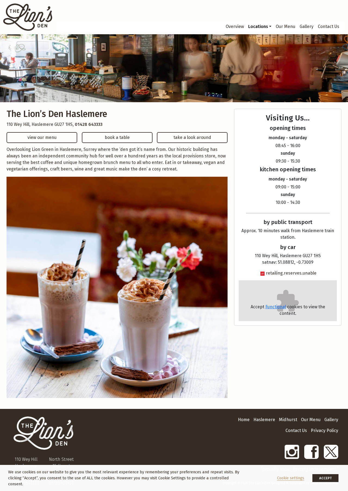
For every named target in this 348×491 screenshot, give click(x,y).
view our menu (42, 137)
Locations (258, 26)
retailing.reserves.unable (291, 273)
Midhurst (288, 419)
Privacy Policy (324, 430)
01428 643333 (88, 124)
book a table (117, 137)
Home (244, 419)
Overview (235, 26)
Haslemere (264, 419)
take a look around (192, 137)
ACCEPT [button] (325, 478)
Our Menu (285, 26)
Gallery (306, 26)
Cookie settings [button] (290, 478)
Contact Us (328, 26)
